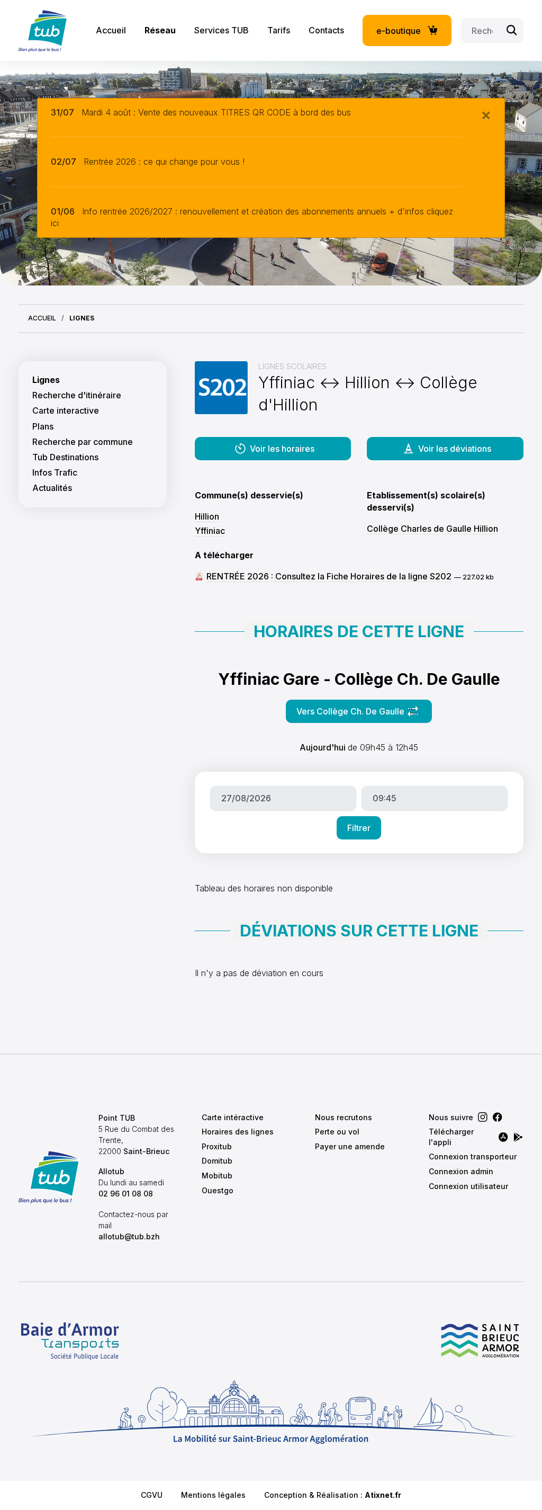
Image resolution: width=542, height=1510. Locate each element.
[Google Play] (518, 1137)
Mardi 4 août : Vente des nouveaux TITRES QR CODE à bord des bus (216, 112)
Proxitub (217, 1146)
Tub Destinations (65, 457)
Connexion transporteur (473, 1156)
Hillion (207, 516)
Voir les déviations (454, 448)
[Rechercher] (511, 30)
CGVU (151, 1494)
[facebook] (497, 1117)
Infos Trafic (54, 473)
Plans (42, 427)
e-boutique (398, 30)
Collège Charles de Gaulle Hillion (432, 528)
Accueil (111, 30)
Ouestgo (217, 1190)
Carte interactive (65, 411)
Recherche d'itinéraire (76, 395)
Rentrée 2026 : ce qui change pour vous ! (164, 161)
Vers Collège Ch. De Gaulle (364, 714)
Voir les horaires (282, 448)
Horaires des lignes (238, 1131)
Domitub (217, 1160)
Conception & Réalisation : (332, 1494)
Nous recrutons (343, 1117)
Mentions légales (213, 1494)
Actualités (52, 488)
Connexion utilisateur (468, 1186)
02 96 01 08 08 (125, 1193)
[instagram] (482, 1117)
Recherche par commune (82, 442)
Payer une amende (350, 1146)
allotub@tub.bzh (129, 1236)
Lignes (46, 380)
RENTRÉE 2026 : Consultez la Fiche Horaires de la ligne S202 (328, 576)
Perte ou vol (337, 1131)
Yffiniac (210, 530)
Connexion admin (461, 1171)
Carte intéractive (233, 1117)
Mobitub (217, 1175)
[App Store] (503, 1137)
